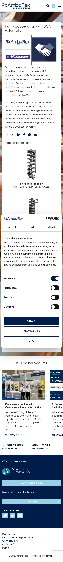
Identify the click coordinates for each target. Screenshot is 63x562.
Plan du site (8, 533)
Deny (31, 340)
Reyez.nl (49, 555)
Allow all (31, 320)
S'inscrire (31, 501)
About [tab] (51, 227)
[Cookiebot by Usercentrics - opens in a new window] (46, 219)
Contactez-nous (31, 482)
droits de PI (8, 544)
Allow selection (31, 331)
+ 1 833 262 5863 (21, 472)
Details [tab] (31, 227)
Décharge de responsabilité (17, 537)
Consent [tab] (11, 227)
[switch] (55, 287)
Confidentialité (10, 540)
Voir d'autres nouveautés (12, 447)
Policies (6, 547)
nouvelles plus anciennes (40, 447)
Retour (9, 17)
